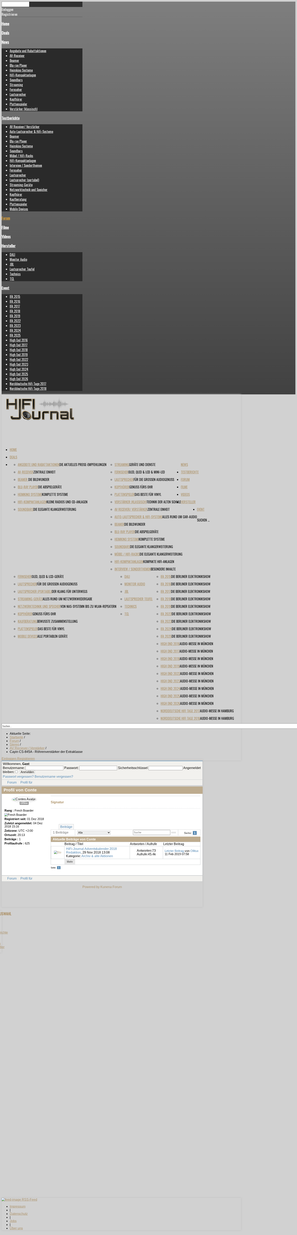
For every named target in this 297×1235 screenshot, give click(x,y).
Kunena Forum (111, 887)
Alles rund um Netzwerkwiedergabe (67, 599)
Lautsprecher (18, 94)
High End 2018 (19, 349)
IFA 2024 (15, 330)
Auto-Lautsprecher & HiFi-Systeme (31, 131)
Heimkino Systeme (21, 70)
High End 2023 (19, 364)
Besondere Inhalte (163, 569)
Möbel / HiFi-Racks (21, 155)
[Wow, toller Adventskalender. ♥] (57, 852)
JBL (12, 264)
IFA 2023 (15, 325)
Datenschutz (19, 1213)
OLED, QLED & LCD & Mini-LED (146, 472)
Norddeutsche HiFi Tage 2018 (28, 388)
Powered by (91, 887)
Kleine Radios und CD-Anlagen (66, 501)
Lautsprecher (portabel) (24, 180)
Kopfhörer (16, 99)
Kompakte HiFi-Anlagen (158, 561)
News (5, 42)
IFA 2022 (15, 320)
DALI (12, 254)
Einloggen (9, 758)
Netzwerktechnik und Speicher (28, 189)
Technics (15, 274)
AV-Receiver (17, 55)
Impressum (17, 1206)
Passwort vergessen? (18, 776)
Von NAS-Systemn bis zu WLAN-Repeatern (88, 606)
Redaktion (73, 852)
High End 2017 (18, 345)
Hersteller (9, 245)
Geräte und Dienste (142, 464)
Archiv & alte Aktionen (97, 856)
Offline (24, 803)
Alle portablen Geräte (52, 636)
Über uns (16, 1228)
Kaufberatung (18, 199)
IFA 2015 (15, 296)
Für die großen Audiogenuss (154, 479)
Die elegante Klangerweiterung (54, 509)
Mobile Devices (19, 209)
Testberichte (11, 118)
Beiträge (66, 827)
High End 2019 (19, 354)
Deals (5, 32)
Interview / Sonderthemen (26, 165)
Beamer (14, 60)
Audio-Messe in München (196, 643)
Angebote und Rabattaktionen (28, 50)
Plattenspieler (18, 104)
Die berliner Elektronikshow (191, 576)
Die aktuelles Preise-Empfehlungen (82, 464)
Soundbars (16, 79)
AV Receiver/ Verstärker (25, 126)
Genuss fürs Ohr (141, 487)
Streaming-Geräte (21, 184)
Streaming (16, 84)
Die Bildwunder (38, 479)
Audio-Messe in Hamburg (217, 710)
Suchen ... (203, 520)
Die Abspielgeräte (50, 487)
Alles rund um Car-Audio (179, 516)
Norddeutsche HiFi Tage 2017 (28, 383)
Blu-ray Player (18, 65)
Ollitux (194, 851)
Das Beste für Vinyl (148, 494)
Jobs (13, 1221)
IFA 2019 (15, 315)
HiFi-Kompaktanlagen (23, 75)
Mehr (70, 861)
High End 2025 (19, 374)
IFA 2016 (15, 301)
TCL (12, 278)
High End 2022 (19, 359)
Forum (6, 218)
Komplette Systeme (55, 494)
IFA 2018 (15, 311)
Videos (6, 236)
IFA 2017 (15, 306)
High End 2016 (19, 340)
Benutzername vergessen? (54, 776)
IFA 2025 (15, 335)
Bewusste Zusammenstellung (57, 621)
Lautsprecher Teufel (22, 269)
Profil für (26, 782)
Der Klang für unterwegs (69, 591)
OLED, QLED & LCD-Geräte (48, 576)
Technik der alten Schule (163, 501)
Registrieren (26, 758)
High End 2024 (19, 369)
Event (5, 287)
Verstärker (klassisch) (23, 109)
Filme (5, 227)
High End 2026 (19, 378)
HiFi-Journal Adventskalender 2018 (91, 848)
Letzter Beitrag (174, 851)
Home (5, 23)
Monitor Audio (18, 259)
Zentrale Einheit (44, 472)
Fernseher (16, 89)
